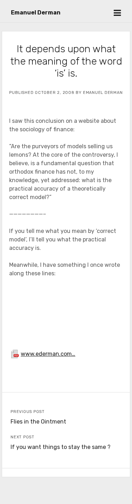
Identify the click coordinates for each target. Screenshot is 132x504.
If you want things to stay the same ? (61, 447)
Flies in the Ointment (38, 421)
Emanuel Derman (36, 12)
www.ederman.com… (48, 353)
